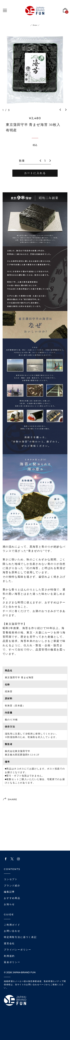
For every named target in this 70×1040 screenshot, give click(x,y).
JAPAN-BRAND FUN (24, 972)
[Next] (66, 110)
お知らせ (9, 904)
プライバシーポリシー (17, 949)
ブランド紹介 (12, 885)
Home (35, 25)
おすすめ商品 (12, 898)
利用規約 (9, 956)
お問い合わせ (12, 931)
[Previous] (60, 110)
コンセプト (11, 879)
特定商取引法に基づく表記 (20, 937)
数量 (22, 160)
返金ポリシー (12, 962)
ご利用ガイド (12, 925)
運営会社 (9, 943)
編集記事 (9, 892)
